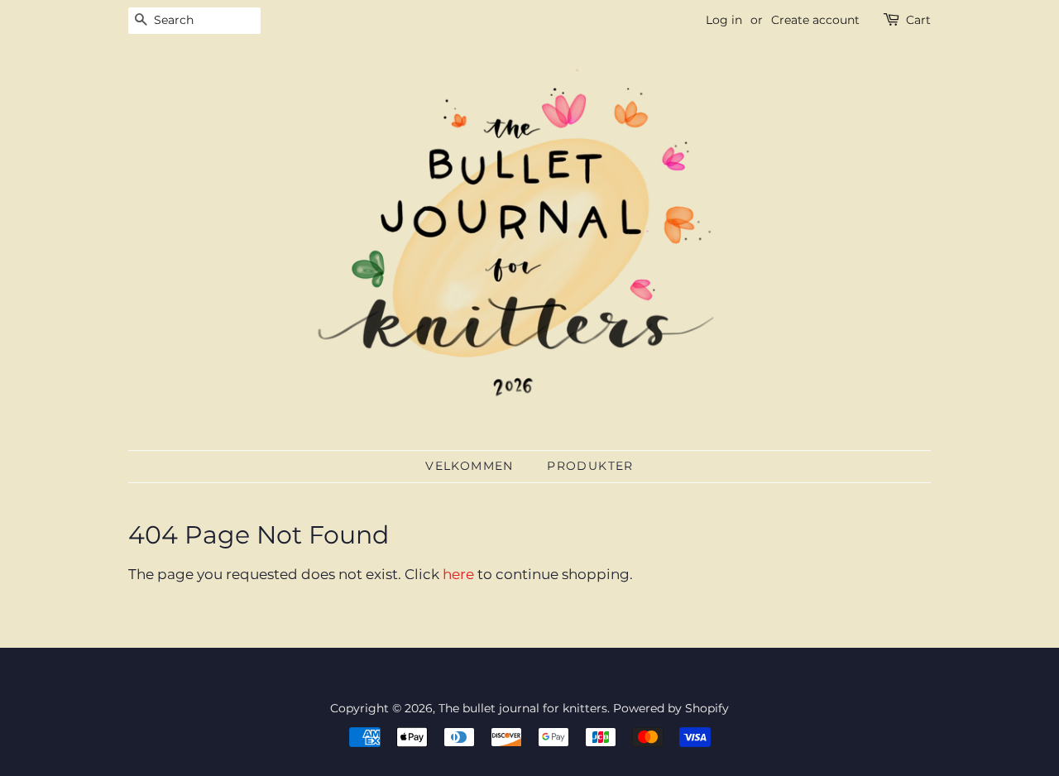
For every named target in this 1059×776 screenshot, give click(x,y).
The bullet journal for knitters (522, 708)
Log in (724, 19)
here (458, 574)
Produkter (590, 465)
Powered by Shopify (671, 708)
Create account (815, 19)
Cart (918, 19)
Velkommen (469, 465)
